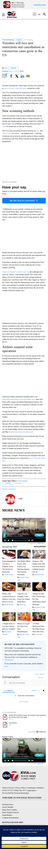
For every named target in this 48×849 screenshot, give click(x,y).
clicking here (9, 660)
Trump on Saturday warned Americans (15, 272)
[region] (24, 703)
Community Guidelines (35, 788)
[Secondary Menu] (5, 14)
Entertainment (22, 481)
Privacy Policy (20, 788)
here (6, 666)
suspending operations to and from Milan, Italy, (19, 399)
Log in (37, 674)
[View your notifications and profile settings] (43, 690)
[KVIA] (14, 14)
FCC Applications (29, 790)
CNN (5, 68)
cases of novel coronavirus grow (15, 88)
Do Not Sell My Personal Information (15, 793)
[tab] (8, 690)
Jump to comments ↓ (9, 489)
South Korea (7, 133)
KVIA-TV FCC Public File (12, 790)
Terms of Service (8, 788)
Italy (38, 131)
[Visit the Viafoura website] (41, 732)
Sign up (42, 674)
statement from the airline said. (22, 432)
